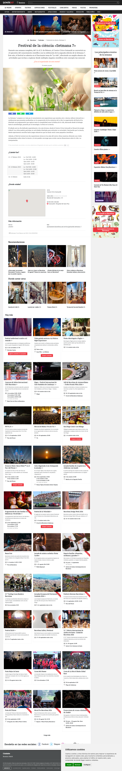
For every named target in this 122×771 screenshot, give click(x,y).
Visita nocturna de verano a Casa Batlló (105, 71)
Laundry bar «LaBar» (34, 307)
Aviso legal (57, 768)
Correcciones (50, 768)
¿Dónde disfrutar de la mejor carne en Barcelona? (55, 271)
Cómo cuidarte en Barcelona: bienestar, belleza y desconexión (76, 271)
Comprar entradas (47, 355)
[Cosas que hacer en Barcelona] (8, 2)
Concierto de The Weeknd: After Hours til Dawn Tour (105, 186)
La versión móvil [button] (17, 768)
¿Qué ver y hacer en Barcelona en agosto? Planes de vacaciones (37, 271)
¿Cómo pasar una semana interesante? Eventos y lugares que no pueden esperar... (16, 272)
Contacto (33, 768)
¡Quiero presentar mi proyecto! (17, 353)
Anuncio (7, 768)
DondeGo (54, 765)
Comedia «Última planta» (101, 149)
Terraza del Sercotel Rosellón (76, 307)
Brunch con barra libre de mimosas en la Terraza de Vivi (105, 91)
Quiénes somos (26, 768)
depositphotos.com (49, 108)
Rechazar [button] (77, 764)
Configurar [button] (87, 764)
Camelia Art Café (13, 307)
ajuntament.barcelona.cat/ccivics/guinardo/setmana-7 (64, 227)
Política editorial (41, 768)
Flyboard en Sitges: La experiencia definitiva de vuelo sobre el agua (104, 111)
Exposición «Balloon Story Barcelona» (104, 167)
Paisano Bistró (52, 307)
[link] (12, 114)
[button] (27, 201)
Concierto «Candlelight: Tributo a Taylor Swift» (105, 130)
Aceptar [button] (69, 764)
